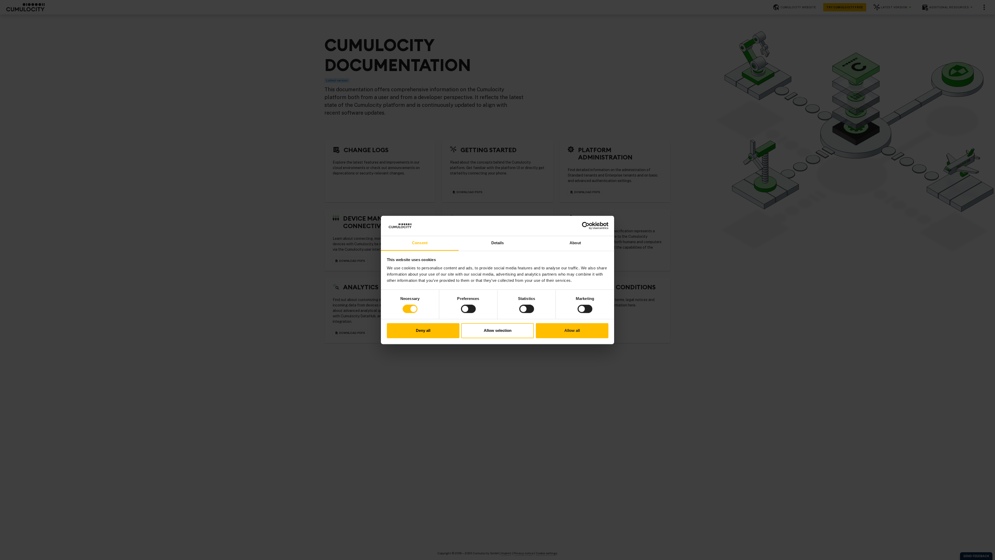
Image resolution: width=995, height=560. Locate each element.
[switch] (468, 309)
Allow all (572, 330)
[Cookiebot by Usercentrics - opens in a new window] (585, 226)
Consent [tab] (420, 243)
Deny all (423, 330)
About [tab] (575, 243)
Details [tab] (497, 243)
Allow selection (497, 330)
